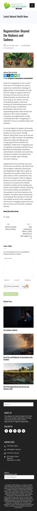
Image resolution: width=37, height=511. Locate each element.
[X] (8, 75)
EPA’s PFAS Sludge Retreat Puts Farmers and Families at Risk (16, 387)
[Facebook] (5, 75)
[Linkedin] (11, 75)
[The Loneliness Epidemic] (18, 317)
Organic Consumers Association (20, 78)
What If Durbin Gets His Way (10, 227)
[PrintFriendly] (18, 75)
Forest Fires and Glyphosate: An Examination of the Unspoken (18, 358)
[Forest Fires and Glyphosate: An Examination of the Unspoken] (18, 344)
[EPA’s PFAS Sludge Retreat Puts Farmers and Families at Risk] (18, 374)
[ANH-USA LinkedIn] (19, 431)
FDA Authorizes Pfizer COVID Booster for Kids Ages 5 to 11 (26, 231)
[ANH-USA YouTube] (23, 431)
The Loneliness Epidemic (10, 330)
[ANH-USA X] (10, 431)
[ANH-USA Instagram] (15, 431)
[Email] (15, 75)
